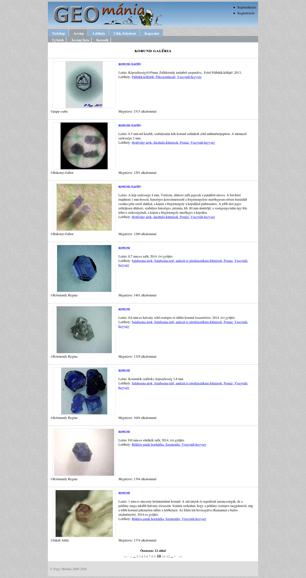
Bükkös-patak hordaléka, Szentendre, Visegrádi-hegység (169, 444)
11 (163, 556)
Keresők (102, 40)
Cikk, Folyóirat (125, 33)
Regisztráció (246, 13)
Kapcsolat (151, 33)
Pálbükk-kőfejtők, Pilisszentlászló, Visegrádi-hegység (167, 77)
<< (125, 556)
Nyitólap (58, 33)
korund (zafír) (129, 63)
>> (180, 556)
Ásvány (78, 33)
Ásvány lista (80, 40)
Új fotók (58, 40)
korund (124, 247)
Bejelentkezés (246, 7)
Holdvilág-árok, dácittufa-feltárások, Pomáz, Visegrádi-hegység (173, 142)
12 (168, 556)
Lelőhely (99, 33)
